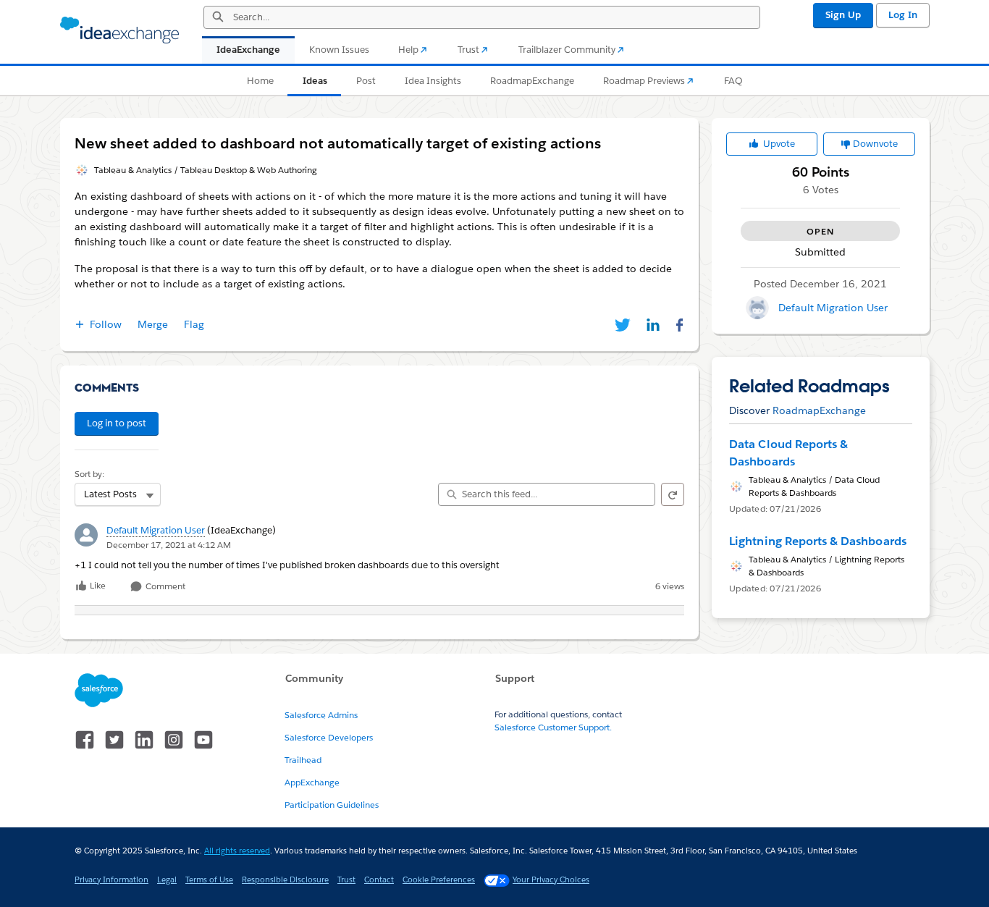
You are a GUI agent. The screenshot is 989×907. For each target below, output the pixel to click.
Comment (164, 586)
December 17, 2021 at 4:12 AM (168, 545)
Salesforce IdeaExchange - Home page (119, 30)
